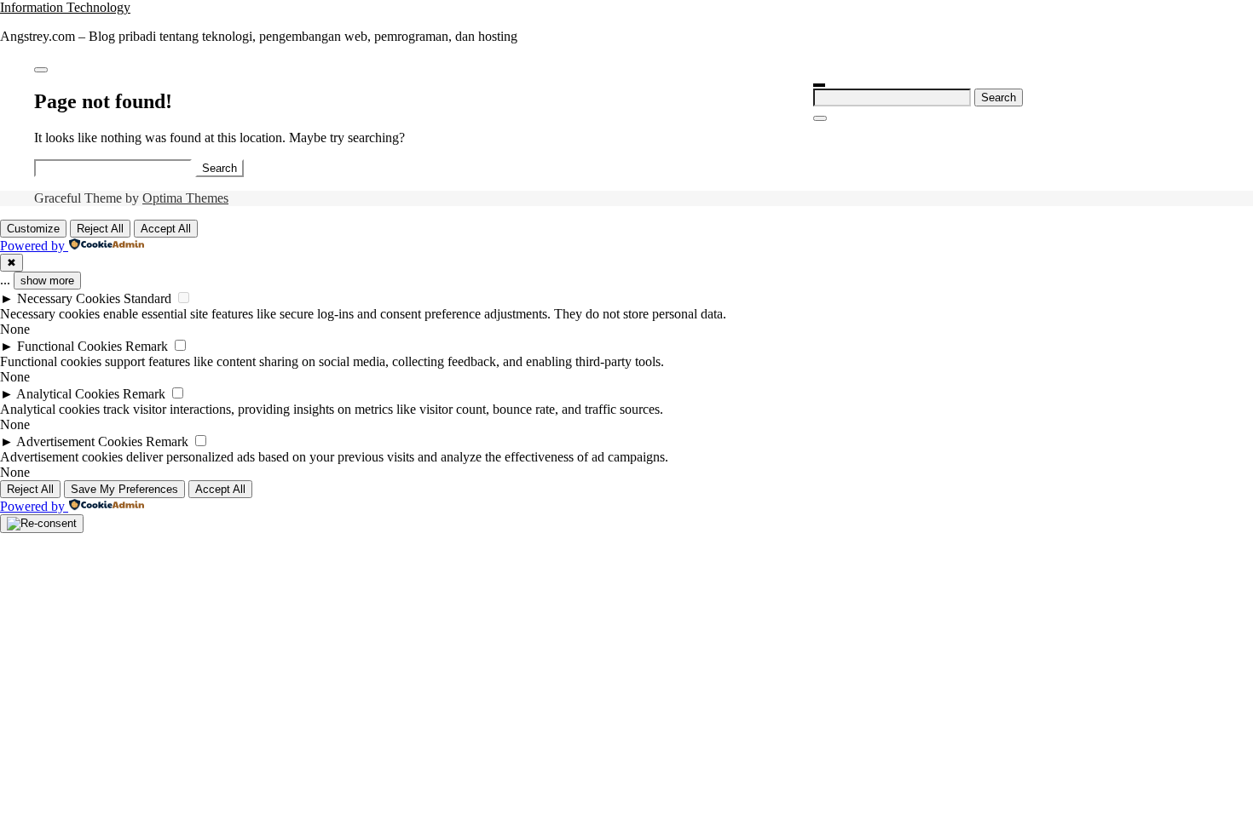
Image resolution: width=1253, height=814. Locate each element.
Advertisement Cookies (79, 441)
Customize (33, 228)
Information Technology (65, 7)
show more (47, 280)
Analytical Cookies (67, 394)
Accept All (166, 228)
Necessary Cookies (68, 298)
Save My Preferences (124, 489)
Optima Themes (185, 198)
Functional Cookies (69, 346)
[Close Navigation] (820, 118)
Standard (147, 298)
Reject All (100, 228)
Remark (146, 346)
